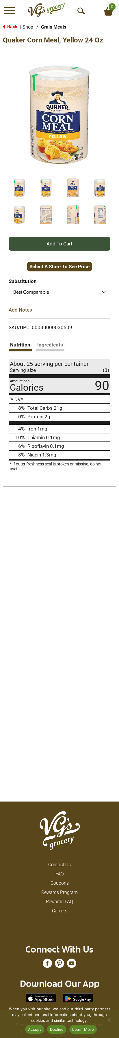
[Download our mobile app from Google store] (78, 998)
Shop (28, 27)
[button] (19, 187)
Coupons (60, 883)
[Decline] (109, 1020)
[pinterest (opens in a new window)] (59, 965)
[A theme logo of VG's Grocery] (46, 10)
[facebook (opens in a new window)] (47, 965)
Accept (34, 1029)
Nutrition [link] (20, 345)
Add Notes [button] (20, 310)
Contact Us (59, 864)
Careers (59, 911)
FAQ (59, 874)
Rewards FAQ (59, 901)
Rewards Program (59, 892)
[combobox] (59, 292)
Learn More (83, 1029)
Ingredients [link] (50, 345)
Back (12, 26)
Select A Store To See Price (59, 266)
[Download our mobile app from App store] (41, 998)
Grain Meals (53, 27)
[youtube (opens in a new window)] (71, 965)
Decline (57, 1029)
